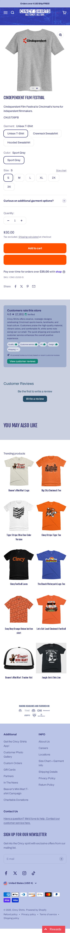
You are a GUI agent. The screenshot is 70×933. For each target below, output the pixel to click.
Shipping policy (11, 918)
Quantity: (9, 213)
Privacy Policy (47, 778)
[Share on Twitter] (21, 286)
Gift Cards (10, 769)
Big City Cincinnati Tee (51, 490)
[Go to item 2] (37, 88)
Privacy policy (28, 914)
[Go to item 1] (33, 88)
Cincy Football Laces (19, 584)
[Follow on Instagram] (24, 873)
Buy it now (35, 259)
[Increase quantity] (21, 220)
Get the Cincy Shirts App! (15, 743)
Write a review (35, 398)
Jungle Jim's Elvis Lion (51, 677)
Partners (9, 776)
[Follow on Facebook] (6, 873)
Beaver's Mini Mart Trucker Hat (18, 677)
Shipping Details (48, 771)
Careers (43, 748)
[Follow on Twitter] (15, 873)
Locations (44, 754)
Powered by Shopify (36, 910)
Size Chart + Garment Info (51, 763)
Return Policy (46, 784)
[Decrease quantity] (8, 220)
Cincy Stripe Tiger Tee (51, 535)
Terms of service (48, 914)
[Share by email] (34, 286)
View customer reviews (22, 361)
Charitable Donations (16, 799)
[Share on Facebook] (15, 286)
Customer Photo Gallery (13, 754)
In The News (11, 782)
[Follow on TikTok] (33, 873)
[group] (35, 711)
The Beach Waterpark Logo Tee (51, 584)
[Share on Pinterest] (28, 286)
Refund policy (11, 914)
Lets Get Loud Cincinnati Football (51, 628)
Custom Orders (13, 763)
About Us (44, 741)
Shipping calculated (28, 237)
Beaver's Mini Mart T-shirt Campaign (16, 791)
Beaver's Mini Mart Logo (18, 490)
